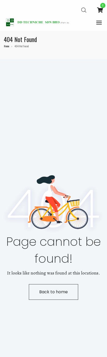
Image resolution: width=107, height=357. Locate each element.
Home (6, 46)
